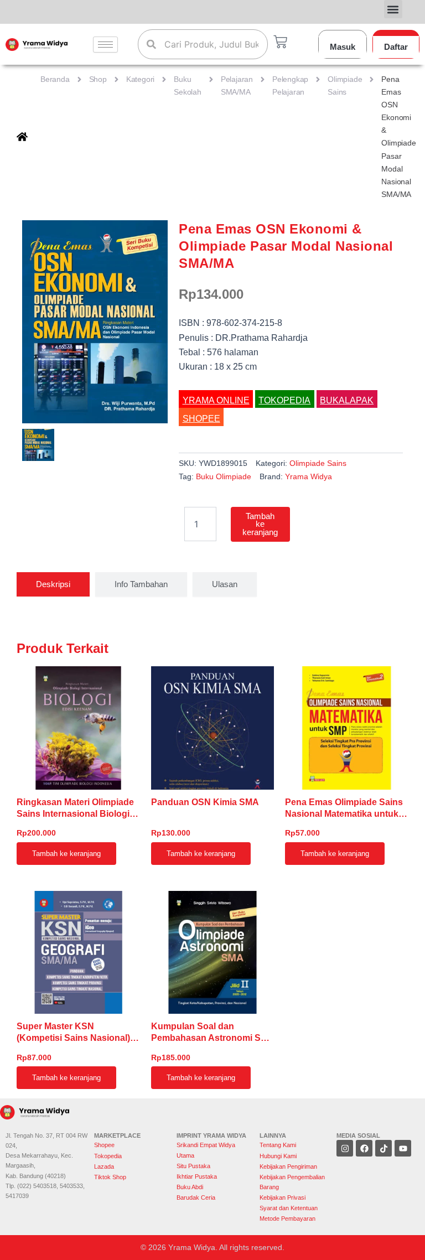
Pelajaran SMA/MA (237, 85)
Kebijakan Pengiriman (288, 1166)
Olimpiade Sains (345, 85)
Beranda (55, 79)
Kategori (140, 79)
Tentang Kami (278, 1145)
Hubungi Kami (278, 1156)
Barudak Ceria (196, 1197)
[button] (393, 9)
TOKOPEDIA (284, 400)
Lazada (104, 1166)
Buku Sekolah (187, 85)
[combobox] (202, 44)
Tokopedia (108, 1156)
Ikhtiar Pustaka (197, 1176)
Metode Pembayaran (287, 1218)
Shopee (105, 1145)
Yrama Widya (308, 476)
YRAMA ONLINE (216, 400)
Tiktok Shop (110, 1177)
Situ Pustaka (193, 1166)
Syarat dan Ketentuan (289, 1208)
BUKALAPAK (347, 400)
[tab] (53, 584)
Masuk (342, 46)
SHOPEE (201, 418)
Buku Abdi (190, 1187)
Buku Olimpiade (223, 476)
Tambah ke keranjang (260, 524)
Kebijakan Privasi (282, 1197)
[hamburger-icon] (105, 45)
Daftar (396, 46)
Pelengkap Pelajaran (290, 85)
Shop (98, 79)
